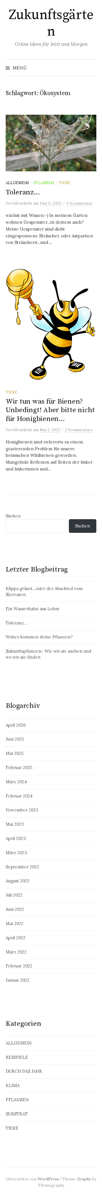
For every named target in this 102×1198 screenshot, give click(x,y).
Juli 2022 (14, 895)
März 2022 (16, 952)
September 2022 (22, 867)
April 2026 (16, 725)
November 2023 (22, 810)
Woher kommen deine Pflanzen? (39, 637)
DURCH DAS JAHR (24, 1071)
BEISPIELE (17, 1057)
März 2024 (16, 781)
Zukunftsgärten (51, 23)
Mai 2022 (15, 923)
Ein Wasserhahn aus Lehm (32, 608)
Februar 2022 (19, 966)
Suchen (13, 516)
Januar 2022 (17, 980)
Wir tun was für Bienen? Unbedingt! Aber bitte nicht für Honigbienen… (50, 410)
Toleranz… (23, 192)
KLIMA (13, 1085)
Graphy (84, 1178)
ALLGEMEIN (17, 182)
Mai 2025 (15, 753)
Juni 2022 (15, 909)
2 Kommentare (79, 429)
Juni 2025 (15, 739)
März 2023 (16, 852)
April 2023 (16, 838)
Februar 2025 (19, 767)
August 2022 (17, 880)
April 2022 (16, 937)
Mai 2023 (15, 824)
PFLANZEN (43, 182)
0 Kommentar (79, 203)
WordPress (48, 1178)
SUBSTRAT (17, 1114)
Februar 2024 (19, 796)
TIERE (64, 182)
